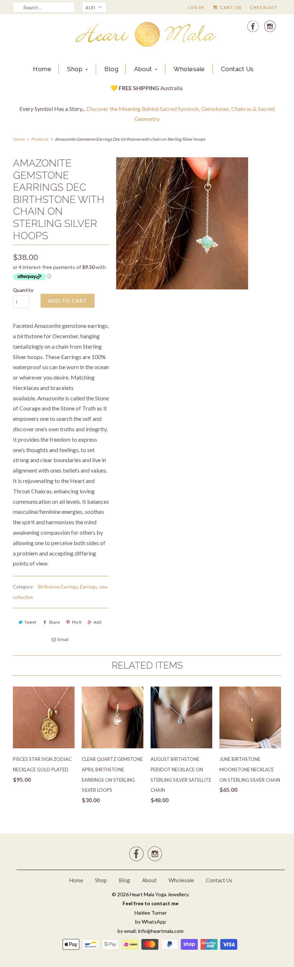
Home (42, 69)
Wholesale (189, 69)
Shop (74, 69)
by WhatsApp (150, 922)
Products (39, 139)
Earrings (88, 587)
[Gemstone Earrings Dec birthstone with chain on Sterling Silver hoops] (182, 223)
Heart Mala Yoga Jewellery (159, 894)
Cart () (230, 7)
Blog (111, 69)
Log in (196, 7)
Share (54, 622)
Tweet (30, 622)
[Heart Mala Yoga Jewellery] (147, 35)
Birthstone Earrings (58, 587)
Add (97, 622)
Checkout (264, 7)
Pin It (76, 622)
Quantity (23, 290)
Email (63, 639)
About (143, 69)
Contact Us (237, 69)
